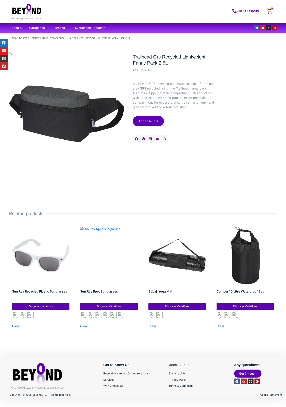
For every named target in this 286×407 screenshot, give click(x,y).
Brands (60, 28)
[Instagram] (268, 27)
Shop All (17, 28)
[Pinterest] (274, 27)
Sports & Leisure (29, 37)
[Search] (208, 11)
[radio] (16, 315)
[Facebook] (256, 27)
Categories (37, 28)
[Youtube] (262, 27)
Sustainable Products (90, 28)
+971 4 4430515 (248, 11)
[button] (136, 138)
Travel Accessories (53, 37)
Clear (16, 326)
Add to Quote (148, 121)
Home (13, 37)
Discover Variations (41, 306)
